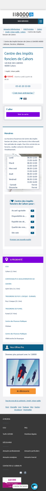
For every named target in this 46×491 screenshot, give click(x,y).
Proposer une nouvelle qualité (20, 240)
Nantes (37, 407)
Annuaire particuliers (31, 451)
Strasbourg (18, 410)
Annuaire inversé (30, 457)
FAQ (25, 428)
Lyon (19, 407)
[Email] (20, 472)
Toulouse (26, 407)
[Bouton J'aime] (23, 99)
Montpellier (27, 410)
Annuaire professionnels (11, 451)
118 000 (12, 479)
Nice (31, 407)
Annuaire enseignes (10, 457)
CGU (4, 428)
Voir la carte (23, 114)
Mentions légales (30, 434)
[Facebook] (25, 472)
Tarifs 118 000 (8, 434)
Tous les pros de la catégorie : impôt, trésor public (23, 401)
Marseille (13, 407)
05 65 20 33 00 (23, 86)
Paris (7, 407)
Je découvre (23, 391)
